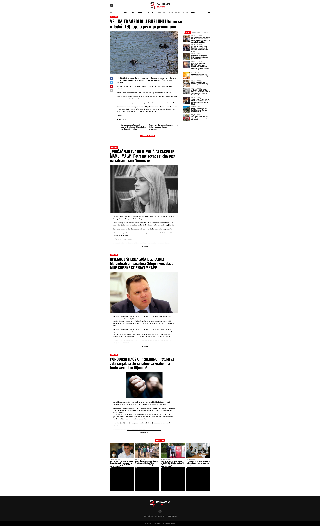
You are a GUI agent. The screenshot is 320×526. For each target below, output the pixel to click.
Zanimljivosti (185, 13)
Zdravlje (170, 13)
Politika (177, 13)
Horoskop (193, 13)
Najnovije (126, 13)
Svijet (164, 13)
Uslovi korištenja (148, 516)
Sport (159, 13)
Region (153, 13)
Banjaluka (133, 13)
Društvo (147, 13)
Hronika (140, 13)
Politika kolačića (172, 516)
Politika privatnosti (160, 516)
